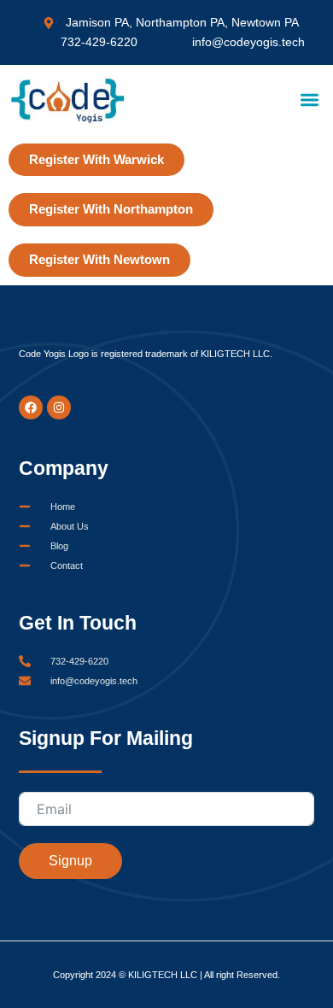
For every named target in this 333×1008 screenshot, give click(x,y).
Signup (70, 860)
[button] (310, 100)
